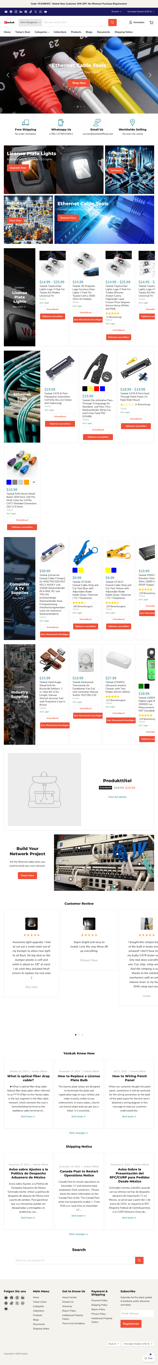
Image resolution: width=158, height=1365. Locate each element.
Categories (41, 32)
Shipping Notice (124, 32)
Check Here (27, 875)
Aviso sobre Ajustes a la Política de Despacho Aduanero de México (28, 1173)
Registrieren (131, 1324)
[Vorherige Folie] (8, 75)
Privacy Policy (98, 1313)
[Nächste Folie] (149, 75)
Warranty (67, 1306)
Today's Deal (22, 32)
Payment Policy (99, 1300)
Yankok (43, 299)
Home (7, 32)
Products (76, 32)
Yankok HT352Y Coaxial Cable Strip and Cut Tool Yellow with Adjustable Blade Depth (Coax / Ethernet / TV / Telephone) (118, 590)
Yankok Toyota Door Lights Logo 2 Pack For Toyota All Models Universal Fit (52, 290)
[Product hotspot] (79, 847)
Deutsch (115, 11)
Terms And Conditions (73, 1323)
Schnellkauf (52, 309)
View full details (117, 797)
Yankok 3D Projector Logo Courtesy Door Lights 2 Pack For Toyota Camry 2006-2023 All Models (84, 292)
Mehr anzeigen (77, 1133)
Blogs (89, 32)
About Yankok (69, 1297)
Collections (60, 32)
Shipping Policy (99, 1304)
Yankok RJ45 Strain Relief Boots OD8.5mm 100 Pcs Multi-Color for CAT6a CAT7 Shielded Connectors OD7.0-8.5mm (21, 500)
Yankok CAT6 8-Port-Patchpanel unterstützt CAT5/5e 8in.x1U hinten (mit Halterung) (58, 398)
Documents (103, 32)
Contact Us (67, 1301)
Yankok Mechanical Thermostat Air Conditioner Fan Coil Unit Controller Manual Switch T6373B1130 (85, 688)
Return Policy (69, 1310)
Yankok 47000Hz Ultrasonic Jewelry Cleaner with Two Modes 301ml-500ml (118, 687)
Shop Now (125, 83)
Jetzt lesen (27, 1116)
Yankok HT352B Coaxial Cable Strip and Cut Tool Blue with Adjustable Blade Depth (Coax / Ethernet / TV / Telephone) (85, 590)
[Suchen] (112, 22)
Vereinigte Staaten (139, 11)
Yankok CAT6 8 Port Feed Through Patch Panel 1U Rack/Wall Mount (134, 397)
